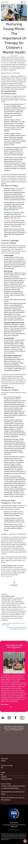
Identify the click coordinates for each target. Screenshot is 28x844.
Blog (2, 767)
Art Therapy (7, 220)
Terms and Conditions (6, 779)
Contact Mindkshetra (7, 565)
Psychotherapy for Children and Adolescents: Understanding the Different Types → (16, 628)
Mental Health (9, 576)
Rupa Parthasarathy (8, 596)
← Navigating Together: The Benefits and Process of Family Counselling (13, 624)
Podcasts (3, 760)
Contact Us (4, 776)
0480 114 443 (14, 826)
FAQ (2, 774)
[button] (25, 841)
